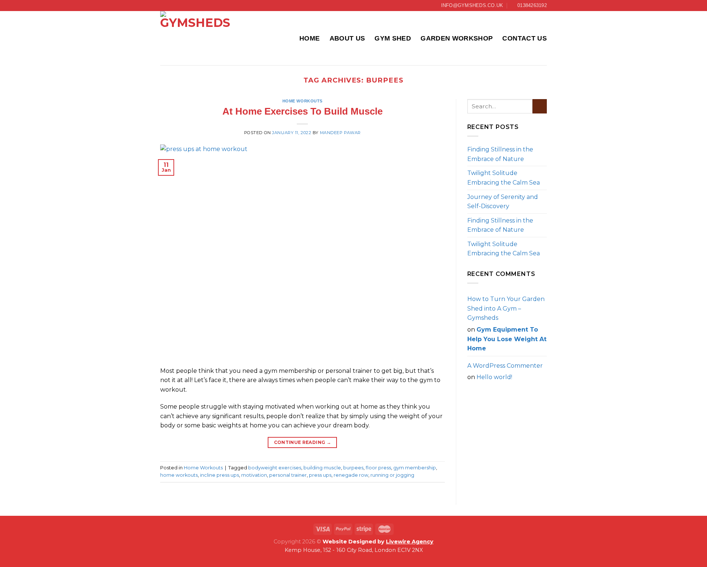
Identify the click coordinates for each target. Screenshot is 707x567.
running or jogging (392, 475)
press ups (320, 475)
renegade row (351, 475)
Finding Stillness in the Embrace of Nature (500, 154)
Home (309, 38)
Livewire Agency (409, 541)
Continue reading (302, 442)
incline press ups (219, 475)
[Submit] (539, 106)
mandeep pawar (340, 132)
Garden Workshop (457, 38)
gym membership (414, 467)
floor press (378, 467)
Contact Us (524, 38)
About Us (347, 38)
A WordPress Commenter (505, 365)
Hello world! (494, 377)
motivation (254, 475)
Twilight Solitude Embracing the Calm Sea (503, 177)
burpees (353, 467)
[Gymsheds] (197, 38)
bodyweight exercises (274, 467)
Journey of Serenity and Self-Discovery (502, 201)
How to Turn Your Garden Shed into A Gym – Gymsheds (506, 308)
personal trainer (288, 475)
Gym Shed (392, 38)
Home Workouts (302, 101)
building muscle (322, 467)
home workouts (179, 475)
